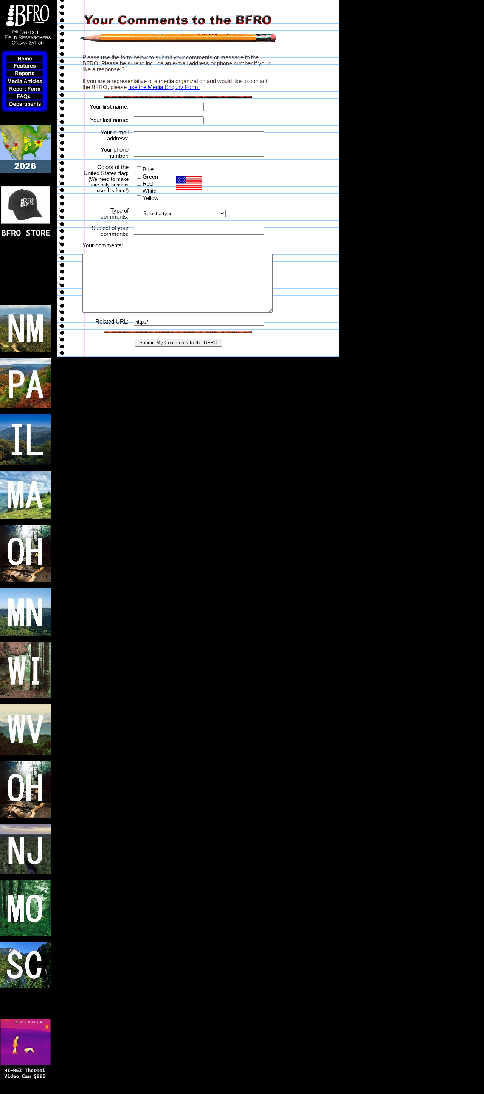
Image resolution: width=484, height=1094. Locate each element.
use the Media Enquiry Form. (164, 87)
